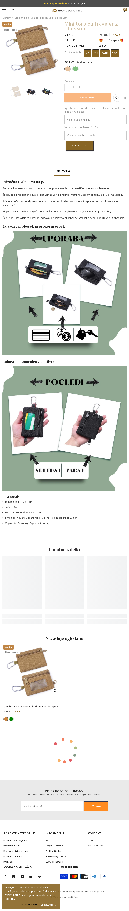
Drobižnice (20, 18)
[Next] (58, 91)
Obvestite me (80, 146)
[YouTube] (30, 876)
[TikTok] (22, 876)
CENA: (68, 35)
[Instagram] (13, 876)
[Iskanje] (13, 11)
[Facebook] (4, 876)
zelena (11, 719)
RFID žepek (111, 40)
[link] (22, 616)
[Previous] (3, 91)
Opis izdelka (62, 171)
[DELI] (124, 98)
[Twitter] (39, 876)
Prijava (96, 806)
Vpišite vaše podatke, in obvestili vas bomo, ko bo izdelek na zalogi (94, 110)
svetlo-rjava (5, 719)
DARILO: (70, 40)
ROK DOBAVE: (74, 46)
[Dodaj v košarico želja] (117, 98)
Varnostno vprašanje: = (81, 127)
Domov (6, 18)
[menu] (4, 11)
